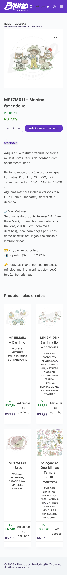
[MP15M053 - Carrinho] (17, 317)
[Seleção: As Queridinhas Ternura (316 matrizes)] (49, 442)
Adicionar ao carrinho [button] (23, 407)
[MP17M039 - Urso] (17, 442)
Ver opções (57, 531)
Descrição (10, 143)
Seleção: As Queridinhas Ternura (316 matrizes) (50, 472)
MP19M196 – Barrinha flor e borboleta (49, 342)
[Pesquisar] (31, 6)
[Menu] (61, 6)
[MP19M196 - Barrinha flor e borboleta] (49, 317)
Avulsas (17, 348)
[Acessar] (54, 6)
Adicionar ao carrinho (43, 128)
